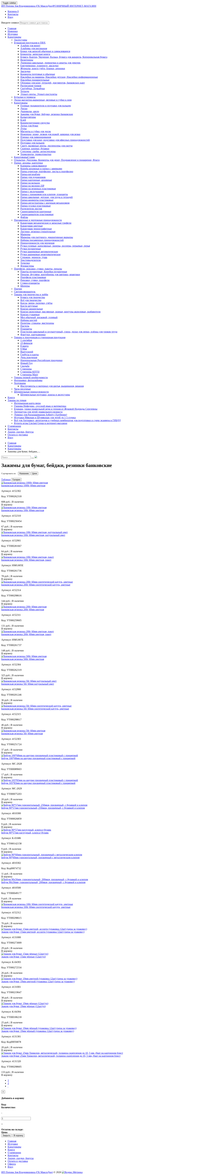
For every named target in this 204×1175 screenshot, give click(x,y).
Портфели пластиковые (33, 277)
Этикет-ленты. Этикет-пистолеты (38, 94)
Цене (34, 473)
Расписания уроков (30, 85)
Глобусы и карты (29, 354)
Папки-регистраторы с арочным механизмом (44, 203)
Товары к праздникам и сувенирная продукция (39, 337)
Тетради (24, 91)
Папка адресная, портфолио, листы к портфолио (46, 171)
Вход (10, 1166)
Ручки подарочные (30, 248)
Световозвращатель (24, 291)
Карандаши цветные (31, 225)
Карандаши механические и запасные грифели (45, 223)
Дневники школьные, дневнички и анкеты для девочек (50, 62)
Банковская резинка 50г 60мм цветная (22, 733)
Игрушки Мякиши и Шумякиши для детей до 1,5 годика (45, 417)
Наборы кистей (28, 320)
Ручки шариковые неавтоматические (40, 254)
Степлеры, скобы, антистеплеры (38, 151)
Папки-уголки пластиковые (35, 205)
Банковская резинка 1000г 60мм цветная (23, 485)
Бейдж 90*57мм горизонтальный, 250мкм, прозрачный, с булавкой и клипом (43, 808)
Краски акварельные (31, 308)
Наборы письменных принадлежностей (42, 240)
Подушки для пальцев (32, 142)
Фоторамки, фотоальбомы (28, 380)
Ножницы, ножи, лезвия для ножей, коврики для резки (50, 134)
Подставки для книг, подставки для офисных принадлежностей (55, 140)
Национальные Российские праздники (41, 360)
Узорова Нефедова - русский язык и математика (40, 406)
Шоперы (25, 286)
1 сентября (26, 340)
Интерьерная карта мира (27, 403)
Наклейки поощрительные (34, 80)
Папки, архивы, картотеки (28, 162)
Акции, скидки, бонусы (21, 1158)
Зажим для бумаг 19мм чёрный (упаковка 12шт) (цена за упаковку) (37, 1031)
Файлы (24, 217)
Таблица (6, 479)
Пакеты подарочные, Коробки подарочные (43, 271)
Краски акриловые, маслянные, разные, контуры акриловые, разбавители (60, 311)
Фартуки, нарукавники (33, 334)
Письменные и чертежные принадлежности (38, 220)
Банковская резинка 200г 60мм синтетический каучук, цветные (35, 584)
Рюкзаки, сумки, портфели (35, 280)
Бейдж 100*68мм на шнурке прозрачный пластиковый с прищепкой (38, 758)
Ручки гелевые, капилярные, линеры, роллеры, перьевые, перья (55, 245)
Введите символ (10, 22)
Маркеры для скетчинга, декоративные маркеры (46, 237)
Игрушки (13, 1144)
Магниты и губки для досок (35, 131)
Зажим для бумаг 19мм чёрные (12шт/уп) (23, 1006)
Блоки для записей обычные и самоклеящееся (45, 51)
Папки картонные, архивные (36, 180)
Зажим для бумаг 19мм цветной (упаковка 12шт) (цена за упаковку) (38, 981)
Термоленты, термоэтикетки (35, 154)
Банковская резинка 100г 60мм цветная (22, 510)
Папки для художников (33, 177)
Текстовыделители (30, 260)
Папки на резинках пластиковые (38, 188)
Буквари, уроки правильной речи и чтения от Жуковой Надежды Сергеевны (55, 409)
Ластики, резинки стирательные (37, 231)
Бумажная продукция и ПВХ (30, 42)
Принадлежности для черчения (37, 243)
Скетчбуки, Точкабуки (32, 88)
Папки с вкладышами (32, 191)
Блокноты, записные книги (35, 54)
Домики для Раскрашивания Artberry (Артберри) (40, 414)
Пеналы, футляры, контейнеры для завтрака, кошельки (50, 274)
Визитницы (26, 59)
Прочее (18, 288)
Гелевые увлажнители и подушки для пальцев (45, 105)
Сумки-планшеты (30, 283)
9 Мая (23, 348)
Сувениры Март (29, 374)
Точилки (25, 263)
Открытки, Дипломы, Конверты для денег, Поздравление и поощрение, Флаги (57, 160)
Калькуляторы (28, 117)
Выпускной (26, 351)
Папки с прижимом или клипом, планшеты (44, 194)
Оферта (12, 1164)
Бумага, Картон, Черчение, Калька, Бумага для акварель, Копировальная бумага (63, 57)
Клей (23, 120)
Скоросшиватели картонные (35, 211)
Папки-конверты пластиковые (36, 200)
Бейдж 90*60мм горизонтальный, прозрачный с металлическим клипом (40, 857)
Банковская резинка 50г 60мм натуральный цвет (27, 684)
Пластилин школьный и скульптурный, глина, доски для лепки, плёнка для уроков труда (68, 331)
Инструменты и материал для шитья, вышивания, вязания (52, 386)
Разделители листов (31, 208)
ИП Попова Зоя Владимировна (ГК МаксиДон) (48, 6)
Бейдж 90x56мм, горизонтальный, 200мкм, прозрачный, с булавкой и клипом (43, 882)
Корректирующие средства (35, 122)
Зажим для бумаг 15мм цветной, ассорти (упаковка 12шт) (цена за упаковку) (42, 932)
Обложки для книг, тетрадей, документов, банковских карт (52, 82)
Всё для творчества (30, 300)
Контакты (13, 1155)
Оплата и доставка (18, 1161)
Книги (11, 1149)
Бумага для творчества (32, 297)
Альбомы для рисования (33, 48)
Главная (12, 1141)
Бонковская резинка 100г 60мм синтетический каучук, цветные (35, 907)
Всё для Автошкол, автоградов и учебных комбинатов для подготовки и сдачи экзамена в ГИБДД (67, 420)
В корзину (18, 1135)
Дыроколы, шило (29, 111)
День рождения (28, 357)
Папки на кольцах (30, 183)
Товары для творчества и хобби (31, 294)
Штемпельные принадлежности (31, 391)
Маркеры (25, 234)
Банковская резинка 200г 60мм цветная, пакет (26, 634)
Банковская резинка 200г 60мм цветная (22, 609)
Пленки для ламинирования (35, 137)
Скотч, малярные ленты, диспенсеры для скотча (46, 145)
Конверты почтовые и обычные (37, 74)
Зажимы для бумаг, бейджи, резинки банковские (46, 114)
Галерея (16, 479)
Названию (24, 473)
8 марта (24, 346)
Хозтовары (20, 383)
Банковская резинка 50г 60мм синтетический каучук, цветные (35, 708)
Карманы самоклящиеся (33, 165)
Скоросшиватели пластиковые (37, 214)
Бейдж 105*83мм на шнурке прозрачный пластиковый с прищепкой (38, 783)
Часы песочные (22, 389)
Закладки (25, 71)
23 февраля (26, 343)
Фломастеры (27, 266)
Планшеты (26, 328)
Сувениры (26, 369)
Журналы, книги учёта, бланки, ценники (42, 68)
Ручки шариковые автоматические (39, 251)
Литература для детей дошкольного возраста (38, 411)
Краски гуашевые (30, 314)
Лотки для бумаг (29, 125)
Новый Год (26, 363)
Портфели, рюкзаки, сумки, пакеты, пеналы (38, 268)
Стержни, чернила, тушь (33, 257)
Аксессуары (20, 39)
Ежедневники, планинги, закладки (39, 65)
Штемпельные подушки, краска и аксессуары (45, 394)
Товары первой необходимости (31, 377)
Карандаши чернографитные (36, 228)
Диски (23, 108)
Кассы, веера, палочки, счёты (36, 303)
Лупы (23, 128)
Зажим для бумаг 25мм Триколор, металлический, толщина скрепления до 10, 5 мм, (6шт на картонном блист (60, 1056)
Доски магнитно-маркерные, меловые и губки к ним (43, 100)
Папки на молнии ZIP (32, 185)
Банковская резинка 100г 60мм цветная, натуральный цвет (33, 535)
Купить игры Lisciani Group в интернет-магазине (40, 423)
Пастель (24, 326)
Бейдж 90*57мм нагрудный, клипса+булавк (25, 832)
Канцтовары (21, 102)
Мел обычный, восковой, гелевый (39, 317)
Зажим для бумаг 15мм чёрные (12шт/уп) (23, 956)
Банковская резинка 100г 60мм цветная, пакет (26, 560)
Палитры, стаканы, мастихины (37, 323)
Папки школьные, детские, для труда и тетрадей (46, 197)
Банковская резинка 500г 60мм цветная (22, 659)
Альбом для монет (30, 45)
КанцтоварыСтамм (24, 157)
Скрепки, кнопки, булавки (34, 148)
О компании (14, 1152)
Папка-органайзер (30, 174)
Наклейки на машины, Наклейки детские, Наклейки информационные (59, 77)
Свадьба (24, 366)
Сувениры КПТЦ (30, 371)
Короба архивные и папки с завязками (41, 168)
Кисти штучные (29, 306)
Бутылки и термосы (25, 97)
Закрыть (7, 1135)
